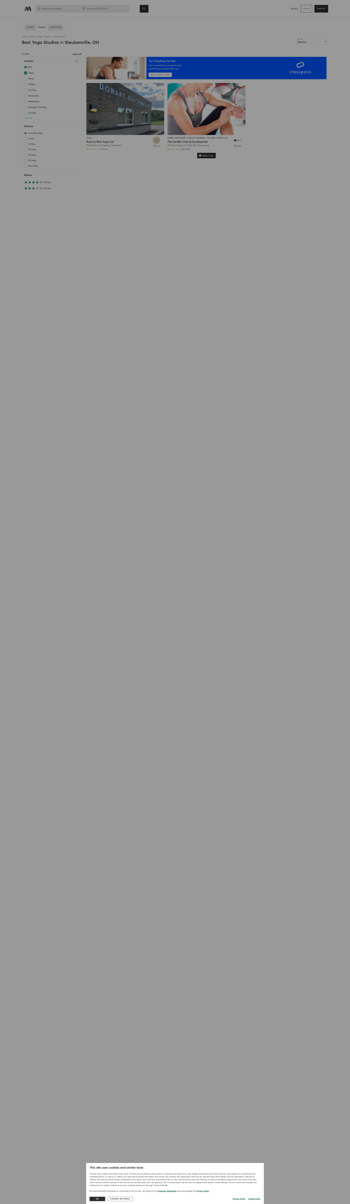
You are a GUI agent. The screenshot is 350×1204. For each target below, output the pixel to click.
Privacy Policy (202, 1191)
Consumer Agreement (166, 1191)
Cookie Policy (254, 1199)
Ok (97, 1199)
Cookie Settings (120, 1199)
